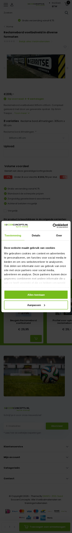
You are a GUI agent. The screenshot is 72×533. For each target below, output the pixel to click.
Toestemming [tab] (13, 235)
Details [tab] (36, 235)
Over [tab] (59, 235)
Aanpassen (34, 304)
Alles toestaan (36, 294)
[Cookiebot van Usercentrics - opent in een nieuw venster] (52, 225)
